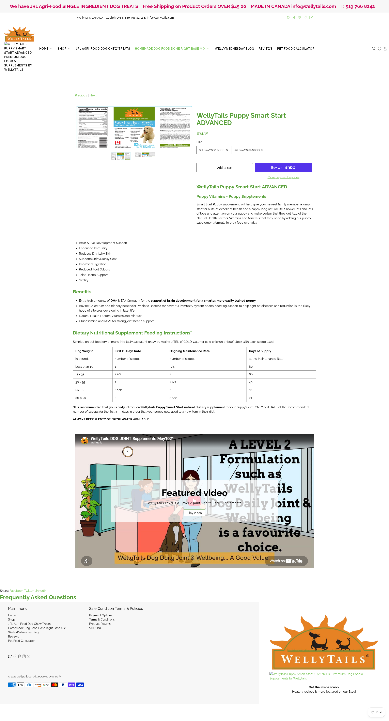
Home (43, 48)
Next (93, 95)
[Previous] (81, 127)
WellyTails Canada (27, 676)
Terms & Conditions (102, 619)
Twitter (29, 591)
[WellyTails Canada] (19, 49)
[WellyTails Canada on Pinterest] (300, 17)
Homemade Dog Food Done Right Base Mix (170, 48)
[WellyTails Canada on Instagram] (305, 17)
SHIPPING (95, 628)
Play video (194, 513)
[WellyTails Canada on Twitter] (288, 17)
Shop (62, 48)
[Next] (186, 127)
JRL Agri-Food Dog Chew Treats (103, 48)
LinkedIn (40, 591)
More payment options (283, 177)
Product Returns (100, 623)
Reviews (266, 48)
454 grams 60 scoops (248, 150)
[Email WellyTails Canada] (311, 17)
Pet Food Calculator (295, 48)
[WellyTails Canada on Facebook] (294, 17)
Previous (81, 95)
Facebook (16, 591)
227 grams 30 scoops (213, 150)
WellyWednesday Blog (234, 48)
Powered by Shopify (49, 676)
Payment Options (100, 615)
